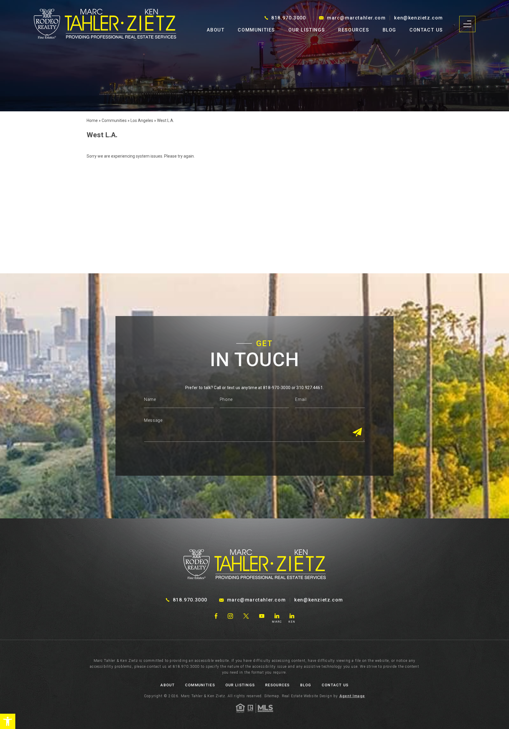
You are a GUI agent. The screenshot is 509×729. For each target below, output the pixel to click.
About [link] (215, 30)
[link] (7, 721)
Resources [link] (353, 30)
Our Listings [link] (306, 30)
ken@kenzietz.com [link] (418, 18)
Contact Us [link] (426, 30)
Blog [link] (389, 30)
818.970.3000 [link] (288, 18)
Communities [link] (256, 30)
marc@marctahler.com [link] (356, 18)
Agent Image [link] (352, 696)
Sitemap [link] (271, 696)
